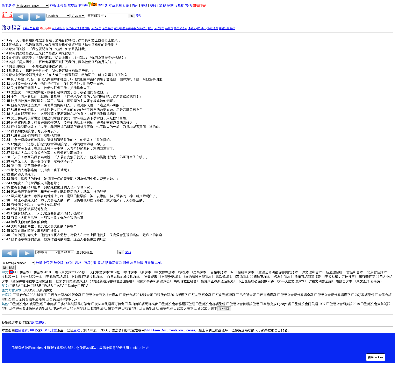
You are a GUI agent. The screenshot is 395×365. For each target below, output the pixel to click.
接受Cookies (375, 357)
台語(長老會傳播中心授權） (130, 28)
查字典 (103, 5)
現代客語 (159, 28)
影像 (126, 5)
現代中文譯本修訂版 (78, 28)
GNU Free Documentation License (170, 330)
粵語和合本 (180, 28)
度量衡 (179, 5)
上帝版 (62, 5)
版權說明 (37, 322)
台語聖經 (107, 28)
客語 (150, 28)
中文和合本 (58, 28)
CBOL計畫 (49, 330)
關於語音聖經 (227, 28)
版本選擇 (8, 5)
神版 (53, 5)
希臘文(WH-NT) (197, 28)
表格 (144, 5)
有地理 (83, 5)
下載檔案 (212, 28)
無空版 (73, 5)
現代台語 (96, 28)
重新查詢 (115, 262)
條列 (135, 5)
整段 (153, 5)
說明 (139, 15)
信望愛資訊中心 (26, 330)
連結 (76, 330)
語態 (170, 5)
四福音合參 (31, 28)
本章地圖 (115, 5)
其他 (188, 5)
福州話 (169, 28)
